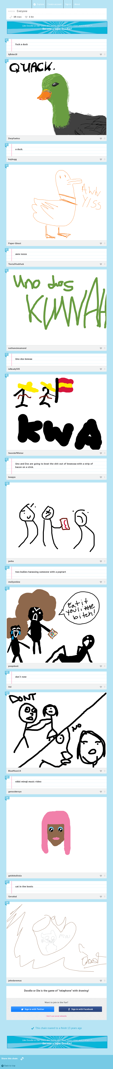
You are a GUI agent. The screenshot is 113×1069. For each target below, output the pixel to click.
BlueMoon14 (14, 770)
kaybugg (12, 159)
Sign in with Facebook (82, 1009)
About (77, 4)
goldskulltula (15, 875)
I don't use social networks (56, 1016)
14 (7, 693)
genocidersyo (14, 791)
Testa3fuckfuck (16, 264)
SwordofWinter (15, 453)
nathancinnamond (17, 348)
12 (7, 588)
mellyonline (14, 581)
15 (7, 777)
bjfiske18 (12, 54)
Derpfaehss (14, 138)
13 (7, 672)
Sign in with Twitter (34, 1009)
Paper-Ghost (14, 243)
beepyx (11, 477)
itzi (9, 686)
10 (7, 483)
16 (7, 798)
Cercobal (12, 896)
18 (7, 903)
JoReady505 (14, 369)
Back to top (9, 1065)
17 (7, 882)
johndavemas (15, 980)
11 (7, 567)
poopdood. (13, 666)
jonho (11, 561)
